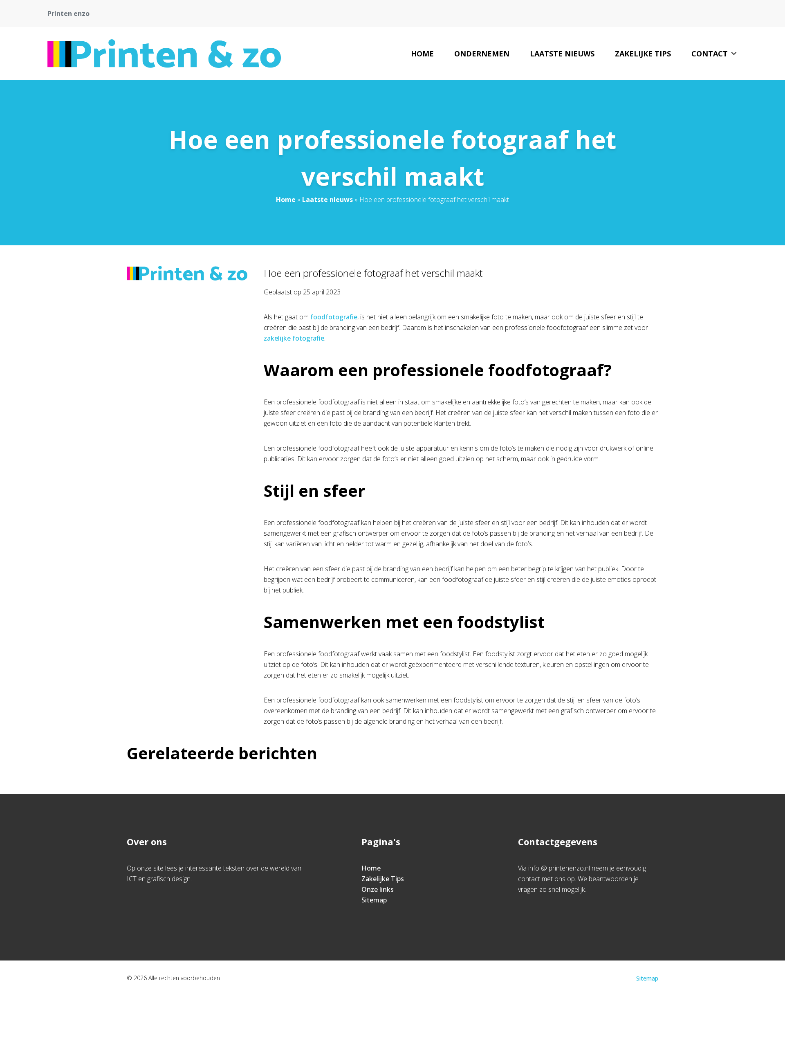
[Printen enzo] (164, 53)
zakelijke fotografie (294, 338)
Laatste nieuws (562, 53)
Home (422, 53)
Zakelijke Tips (643, 53)
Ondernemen (481, 53)
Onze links (377, 889)
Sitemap (374, 899)
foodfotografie (333, 316)
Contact (709, 53)
